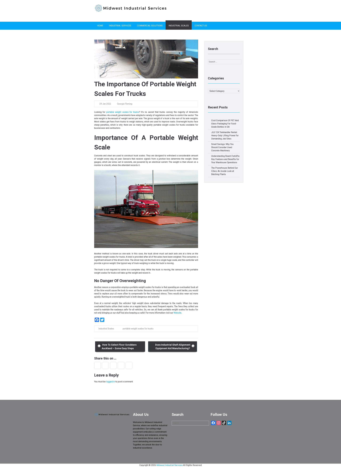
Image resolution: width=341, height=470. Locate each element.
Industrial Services (120, 25)
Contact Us (201, 25)
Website (177, 313)
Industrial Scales (179, 25)
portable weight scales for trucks (122, 112)
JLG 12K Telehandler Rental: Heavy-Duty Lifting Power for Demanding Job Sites (225, 135)
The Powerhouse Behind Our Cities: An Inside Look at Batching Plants (224, 171)
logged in (110, 381)
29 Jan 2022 (105, 104)
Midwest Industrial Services (169, 465)
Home (100, 25)
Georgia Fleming (124, 104)
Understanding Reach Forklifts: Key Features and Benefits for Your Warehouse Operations (225, 159)
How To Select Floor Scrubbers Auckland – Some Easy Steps (117, 346)
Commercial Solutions (150, 25)
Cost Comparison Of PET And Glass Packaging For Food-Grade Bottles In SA (225, 123)
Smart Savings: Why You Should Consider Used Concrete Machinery (222, 147)
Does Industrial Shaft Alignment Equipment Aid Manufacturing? (175, 346)
